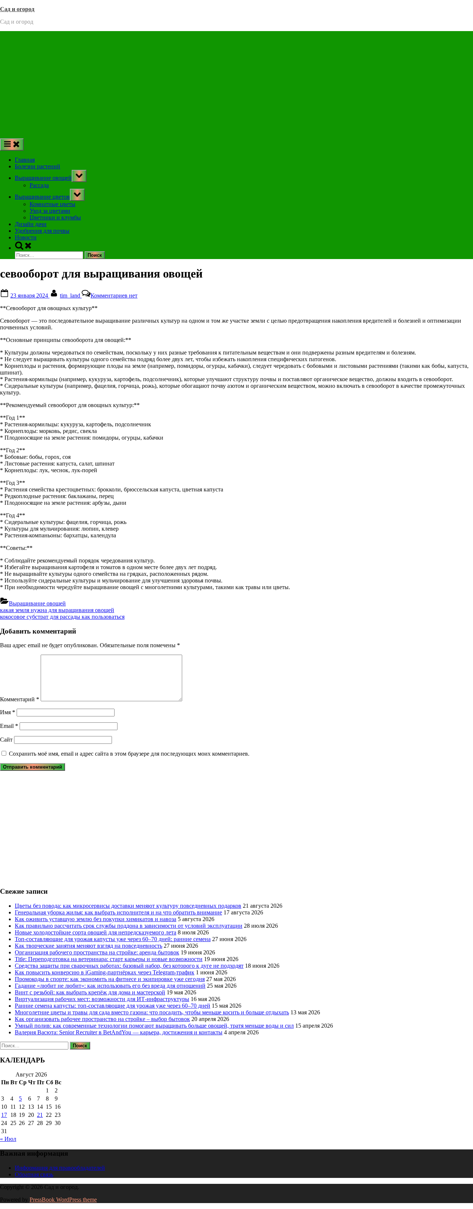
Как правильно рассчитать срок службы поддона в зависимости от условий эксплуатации (128, 926)
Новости (26, 237)
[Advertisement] (236, 83)
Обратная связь (34, 1174)
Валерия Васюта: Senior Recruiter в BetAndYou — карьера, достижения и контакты (118, 1032)
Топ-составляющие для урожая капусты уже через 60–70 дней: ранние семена (113, 939)
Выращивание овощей (43, 178)
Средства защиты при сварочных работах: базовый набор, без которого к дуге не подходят (129, 966)
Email (9, 726)
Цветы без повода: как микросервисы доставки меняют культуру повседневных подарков (128, 906)
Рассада (39, 185)
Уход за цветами (50, 211)
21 (40, 1115)
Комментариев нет (114, 295)
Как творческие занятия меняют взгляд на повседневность (88, 946)
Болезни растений (37, 166)
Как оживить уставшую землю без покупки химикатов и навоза (95, 919)
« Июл (8, 1139)
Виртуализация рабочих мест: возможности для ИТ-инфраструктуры (102, 999)
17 (4, 1115)
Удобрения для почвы (42, 231)
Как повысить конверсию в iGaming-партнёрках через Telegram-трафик (104, 972)
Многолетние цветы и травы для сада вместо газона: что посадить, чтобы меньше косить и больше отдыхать (152, 1012)
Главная (25, 160)
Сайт (6, 739)
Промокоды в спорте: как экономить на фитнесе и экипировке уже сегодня (110, 979)
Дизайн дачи (31, 224)
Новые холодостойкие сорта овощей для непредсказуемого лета (95, 932)
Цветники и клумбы (55, 217)
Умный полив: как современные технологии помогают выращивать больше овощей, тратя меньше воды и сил (154, 1025)
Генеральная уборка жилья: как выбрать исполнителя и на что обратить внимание (118, 912)
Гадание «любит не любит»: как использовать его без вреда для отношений (110, 986)
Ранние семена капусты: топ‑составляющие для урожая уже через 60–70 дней (112, 1006)
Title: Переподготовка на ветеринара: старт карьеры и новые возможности (109, 959)
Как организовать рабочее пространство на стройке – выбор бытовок (102, 1019)
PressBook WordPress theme (63, 1199)
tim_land (71, 295)
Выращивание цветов (42, 197)
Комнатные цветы (52, 204)
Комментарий (19, 699)
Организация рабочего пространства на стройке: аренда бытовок (97, 952)
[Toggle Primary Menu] (12, 144)
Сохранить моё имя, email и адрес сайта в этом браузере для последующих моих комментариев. (129, 753)
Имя (7, 712)
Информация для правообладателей (60, 1168)
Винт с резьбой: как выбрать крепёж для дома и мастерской (90, 992)
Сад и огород (17, 9)
